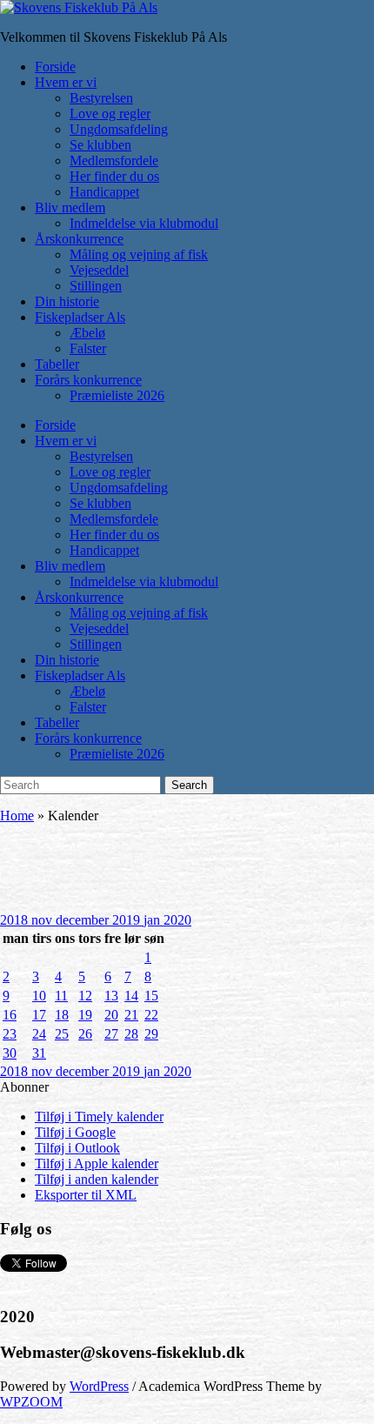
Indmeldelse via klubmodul (144, 223)
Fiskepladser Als (80, 317)
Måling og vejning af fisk (139, 254)
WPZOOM (31, 1401)
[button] (24, 1087)
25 (62, 1033)
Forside (55, 66)
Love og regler (110, 113)
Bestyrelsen (101, 97)
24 (39, 1033)
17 (39, 1014)
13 (111, 995)
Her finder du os (114, 176)
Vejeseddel (99, 270)
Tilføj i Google (75, 1132)
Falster (88, 348)
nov (43, 920)
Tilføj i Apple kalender (96, 1163)
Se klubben (100, 144)
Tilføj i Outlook (77, 1147)
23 (10, 1033)
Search (189, 785)
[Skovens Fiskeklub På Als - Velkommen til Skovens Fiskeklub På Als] (78, 7)
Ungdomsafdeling (119, 129)
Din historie (67, 301)
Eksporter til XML (86, 1194)
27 (111, 1033)
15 (151, 995)
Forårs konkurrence (88, 379)
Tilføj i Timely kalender (99, 1116)
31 (39, 1053)
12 (85, 995)
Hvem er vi (66, 82)
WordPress (99, 1386)
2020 (177, 920)
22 (151, 1014)
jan (154, 920)
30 (10, 1053)
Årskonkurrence (79, 238)
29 (151, 1033)
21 (131, 1014)
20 (111, 1014)
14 (131, 995)
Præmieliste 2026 (117, 395)
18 (62, 1014)
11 (61, 995)
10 (39, 995)
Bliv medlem (70, 207)
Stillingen (96, 285)
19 (85, 1014)
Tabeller (57, 364)
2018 (15, 920)
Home (17, 815)
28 (131, 1033)
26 (85, 1033)
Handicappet (104, 191)
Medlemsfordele (114, 160)
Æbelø (87, 332)
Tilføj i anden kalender (96, 1179)
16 (10, 1014)
